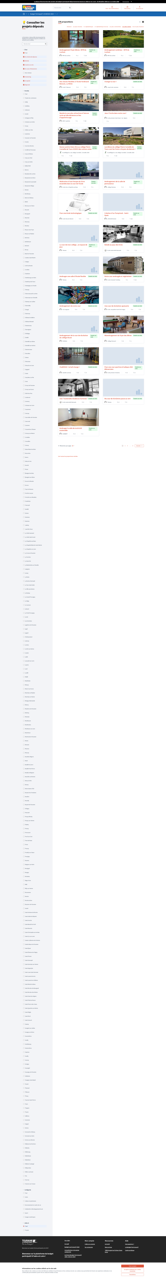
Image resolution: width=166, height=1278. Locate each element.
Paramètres (132, 1274)
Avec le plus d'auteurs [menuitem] (138, 26)
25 (72, 446)
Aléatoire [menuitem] (69, 26)
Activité (107, 1244)
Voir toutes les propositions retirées (68, 456)
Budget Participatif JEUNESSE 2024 (42, 14)
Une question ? (129, 1244)
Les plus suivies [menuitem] (126, 26)
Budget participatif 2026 (72, 1247)
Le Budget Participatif (131, 1247)
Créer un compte (90, 1244)
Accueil (67, 1244)
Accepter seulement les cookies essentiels (132, 1270)
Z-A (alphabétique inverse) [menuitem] (101, 26)
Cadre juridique (129, 1250)
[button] (25, 49)
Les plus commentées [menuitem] (115, 26)
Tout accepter (132, 1266)
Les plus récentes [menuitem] (77, 26)
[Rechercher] (69, 7)
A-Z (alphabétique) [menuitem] (88, 26)
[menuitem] (34, 43)
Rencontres (108, 1247)
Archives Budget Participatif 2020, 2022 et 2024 (73, 1256)
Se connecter (89, 1247)
